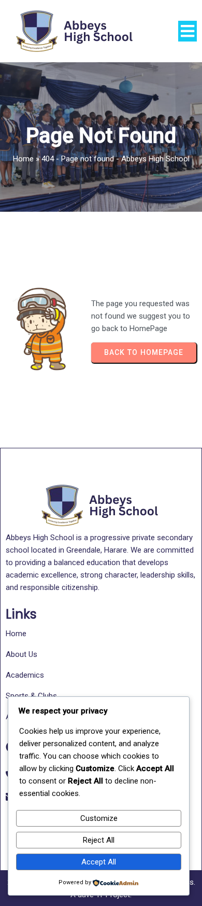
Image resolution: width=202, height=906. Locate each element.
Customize (99, 818)
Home (23, 158)
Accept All (98, 862)
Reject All (98, 840)
